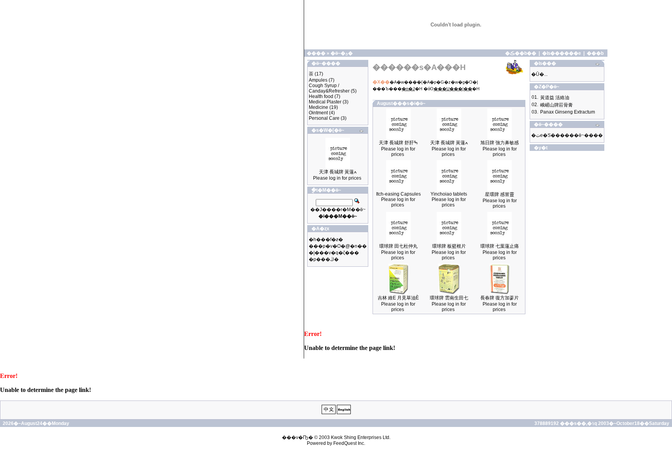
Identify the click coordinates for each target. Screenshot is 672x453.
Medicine (318, 107)
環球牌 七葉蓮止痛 (499, 246)
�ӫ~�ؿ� (342, 53)
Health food (321, 96)
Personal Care (324, 118)
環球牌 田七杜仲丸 (398, 246)
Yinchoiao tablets (448, 194)
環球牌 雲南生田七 (449, 298)
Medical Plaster (325, 102)
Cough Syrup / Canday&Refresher (329, 88)
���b (595, 53)
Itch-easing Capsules (398, 194)
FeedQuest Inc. (349, 443)
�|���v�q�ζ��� (334, 252)
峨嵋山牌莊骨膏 (556, 105)
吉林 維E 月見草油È (398, 298)
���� (316, 53)
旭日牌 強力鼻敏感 (499, 142)
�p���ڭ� (324, 259)
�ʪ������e (561, 53)
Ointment (318, 112)
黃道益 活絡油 (554, 97)
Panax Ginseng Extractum (567, 112)
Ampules (318, 80)
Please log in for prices (337, 178)
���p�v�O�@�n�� (338, 246)
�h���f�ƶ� (326, 239)
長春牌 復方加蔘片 (499, 298)
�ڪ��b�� (520, 53)
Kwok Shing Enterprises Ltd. (360, 437)
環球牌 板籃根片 (449, 246)
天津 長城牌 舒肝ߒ (398, 142)
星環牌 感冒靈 (499, 194)
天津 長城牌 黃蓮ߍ (338, 172)
